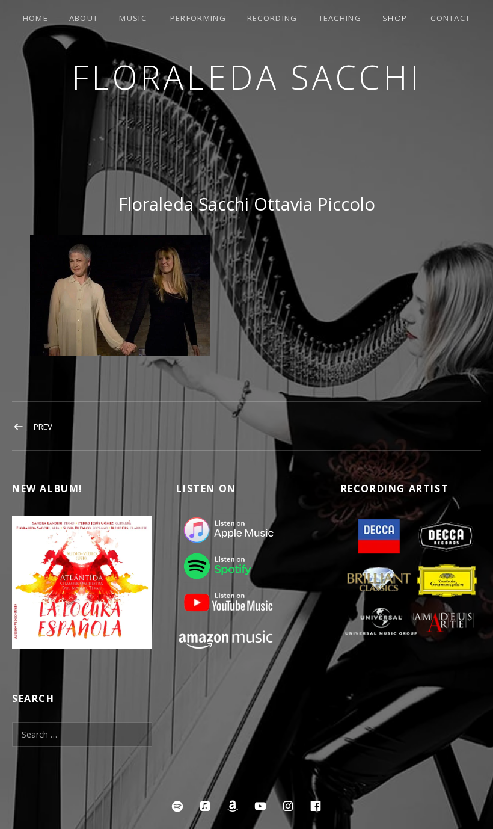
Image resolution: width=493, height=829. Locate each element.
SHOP (394, 18)
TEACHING (340, 18)
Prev (43, 426)
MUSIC (133, 18)
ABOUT (84, 18)
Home (35, 18)
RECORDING (272, 18)
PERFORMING (198, 18)
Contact (450, 18)
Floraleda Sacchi (247, 76)
